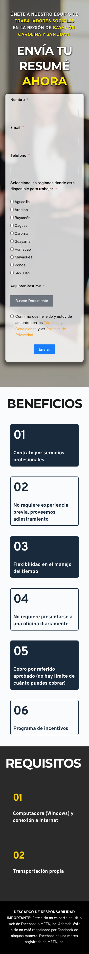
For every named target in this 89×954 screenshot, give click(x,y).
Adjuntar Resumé (25, 286)
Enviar (44, 349)
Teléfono (18, 155)
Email (15, 127)
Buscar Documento (31, 300)
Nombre (17, 99)
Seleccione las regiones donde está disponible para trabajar (42, 185)
